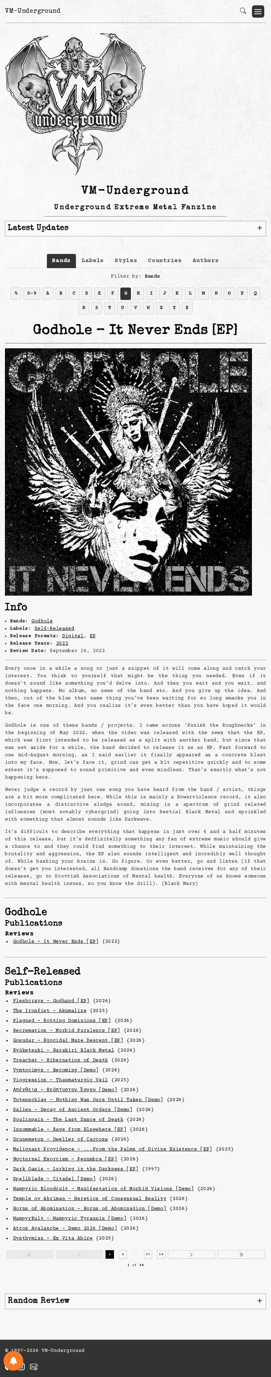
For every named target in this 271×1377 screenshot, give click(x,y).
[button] (258, 11)
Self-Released (54, 629)
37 (148, 1254)
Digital (73, 636)
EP (93, 636)
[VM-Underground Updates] (13, 1361)
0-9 (31, 293)
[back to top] (256, 1325)
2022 (62, 643)
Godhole (42, 621)
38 (161, 1254)
